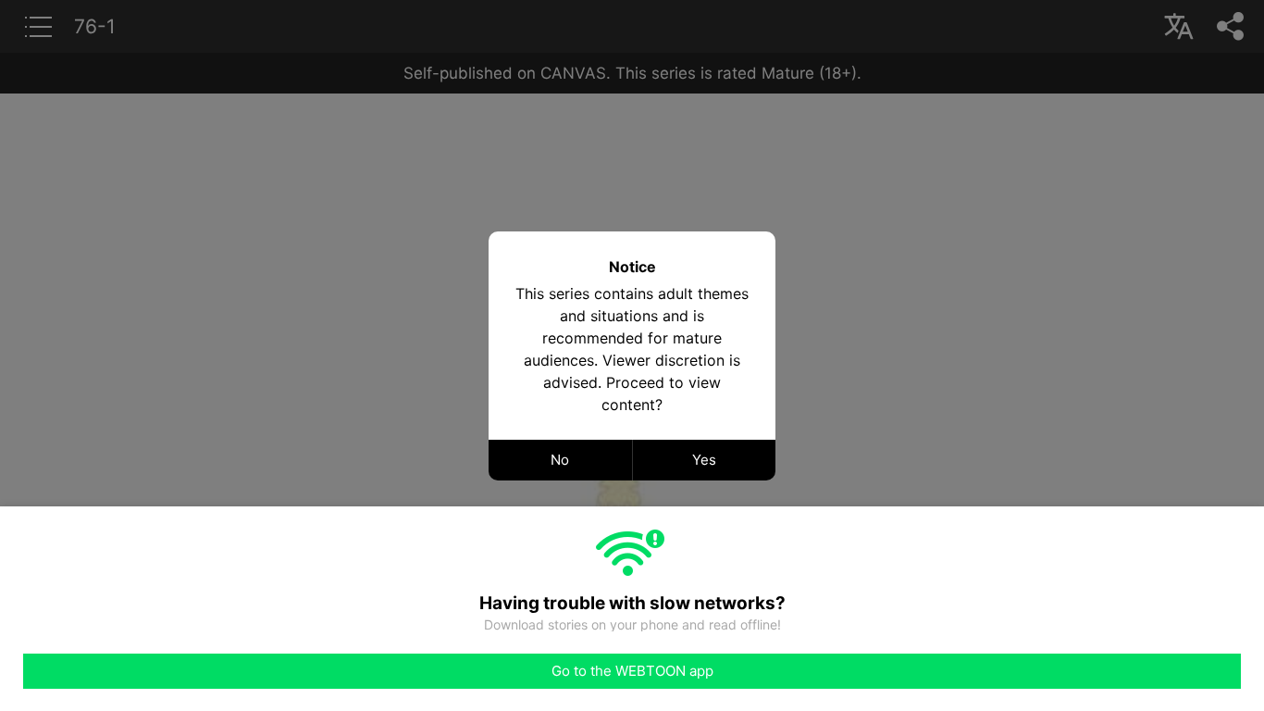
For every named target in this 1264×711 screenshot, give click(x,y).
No (560, 459)
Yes (704, 459)
